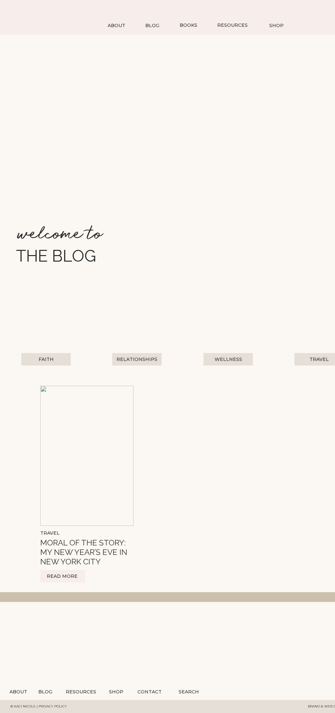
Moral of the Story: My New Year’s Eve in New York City (83, 552)
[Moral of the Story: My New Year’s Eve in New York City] (86, 456)
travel (50, 533)
